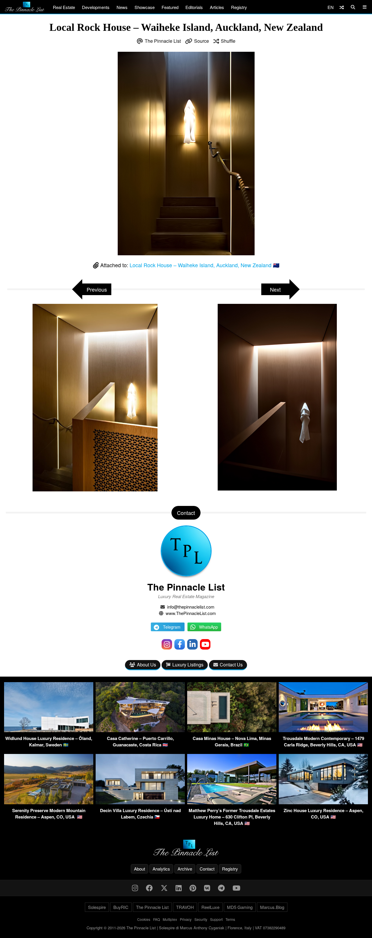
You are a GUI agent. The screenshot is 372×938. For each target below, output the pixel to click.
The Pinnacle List (163, 41)
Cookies (143, 919)
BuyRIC (120, 907)
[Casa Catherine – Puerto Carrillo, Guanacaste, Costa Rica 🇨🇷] (140, 730)
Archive (185, 869)
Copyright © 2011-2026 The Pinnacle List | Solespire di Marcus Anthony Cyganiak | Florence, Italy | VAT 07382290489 (186, 927)
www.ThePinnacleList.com (191, 613)
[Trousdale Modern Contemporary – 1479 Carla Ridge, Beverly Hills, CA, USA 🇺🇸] (323, 730)
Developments (96, 7)
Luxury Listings (187, 664)
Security (200, 919)
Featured (170, 7)
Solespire (97, 907)
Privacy (186, 919)
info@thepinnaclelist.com (190, 607)
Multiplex (170, 919)
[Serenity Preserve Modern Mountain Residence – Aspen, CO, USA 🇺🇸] (48, 802)
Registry (239, 7)
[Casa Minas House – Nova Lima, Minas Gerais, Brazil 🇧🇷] (231, 730)
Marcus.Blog (272, 907)
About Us (146, 664)
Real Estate (64, 7)
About (139, 869)
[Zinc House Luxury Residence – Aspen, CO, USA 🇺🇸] (323, 802)
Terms (230, 919)
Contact (207, 869)
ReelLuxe (210, 907)
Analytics (161, 869)
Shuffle (228, 41)
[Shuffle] (342, 7)
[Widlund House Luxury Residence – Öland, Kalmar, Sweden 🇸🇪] (48, 730)
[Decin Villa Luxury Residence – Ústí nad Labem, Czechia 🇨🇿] (140, 802)
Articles (217, 7)
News (122, 7)
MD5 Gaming (240, 907)
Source (201, 41)
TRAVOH (185, 907)
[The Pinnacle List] (186, 848)
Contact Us (231, 664)
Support (216, 919)
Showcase (145, 7)
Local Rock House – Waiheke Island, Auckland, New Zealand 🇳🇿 (204, 265)
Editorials (194, 7)
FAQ (156, 919)
